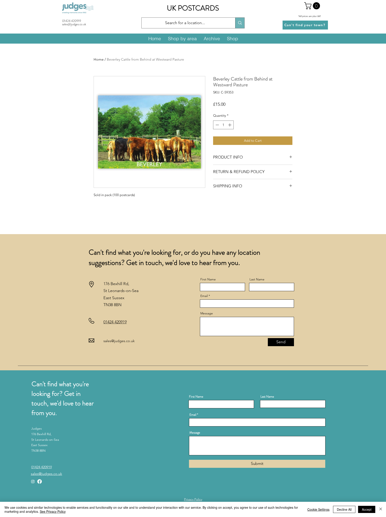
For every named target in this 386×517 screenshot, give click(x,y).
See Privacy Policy (53, 511)
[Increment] (230, 125)
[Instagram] (33, 481)
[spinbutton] (223, 125)
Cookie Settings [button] (318, 509)
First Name (208, 279)
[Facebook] (39, 481)
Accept (366, 509)
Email (204, 295)
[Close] (380, 509)
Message (206, 313)
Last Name (257, 279)
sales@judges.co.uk (119, 341)
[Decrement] (217, 125)
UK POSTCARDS (193, 8)
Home (99, 59)
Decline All (344, 509)
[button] (313, 5)
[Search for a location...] (239, 23)
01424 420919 (71, 21)
